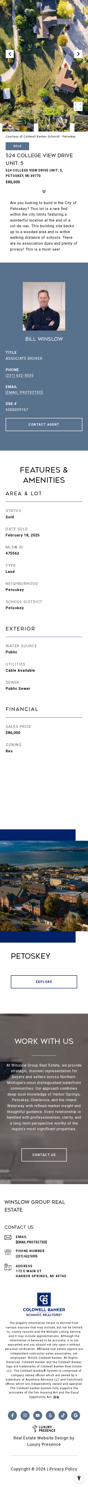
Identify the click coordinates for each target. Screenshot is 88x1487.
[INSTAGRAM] (25, 1415)
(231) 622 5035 (26, 1256)
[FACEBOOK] (12, 1415)
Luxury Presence (44, 1444)
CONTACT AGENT (44, 424)
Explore (44, 982)
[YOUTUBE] (37, 1415)
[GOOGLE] (75, 1415)
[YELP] (50, 1415)
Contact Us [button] (44, 1155)
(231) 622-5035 (20, 375)
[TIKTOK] (62, 1415)
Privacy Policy (63, 1469)
